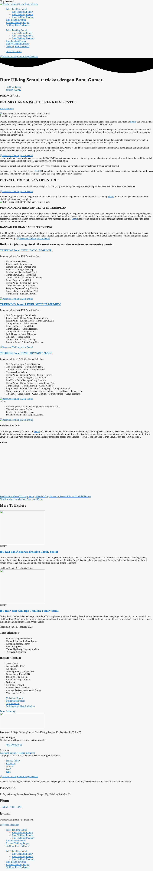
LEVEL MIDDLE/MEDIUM (42, 304)
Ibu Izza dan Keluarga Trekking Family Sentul (29, 551)
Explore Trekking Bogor (17, 22)
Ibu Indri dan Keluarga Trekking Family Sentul (29, 610)
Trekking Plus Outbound (17, 25)
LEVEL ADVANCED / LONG (36, 353)
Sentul (133, 121)
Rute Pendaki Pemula (16, 20)
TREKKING (7, 250)
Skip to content (7, 1)
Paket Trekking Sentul (16, 9)
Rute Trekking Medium (23, 17)
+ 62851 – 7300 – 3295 (11, 807)
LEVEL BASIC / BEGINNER (36, 250)
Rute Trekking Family (22, 11)
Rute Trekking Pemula (22, 14)
